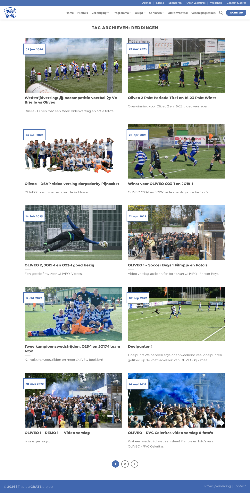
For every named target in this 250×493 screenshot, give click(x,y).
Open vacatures (196, 2)
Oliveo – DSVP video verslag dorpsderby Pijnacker (72, 183)
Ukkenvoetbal (178, 12)
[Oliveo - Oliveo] (23, 13)
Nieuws (82, 12)
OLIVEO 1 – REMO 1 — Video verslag (57, 432)
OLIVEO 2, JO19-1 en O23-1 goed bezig (59, 265)
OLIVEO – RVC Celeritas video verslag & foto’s (170, 432)
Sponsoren (175, 2)
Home (69, 12)
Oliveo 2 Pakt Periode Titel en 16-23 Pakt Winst (172, 98)
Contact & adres (236, 2)
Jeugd (139, 12)
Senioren (155, 12)
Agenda (146, 2)
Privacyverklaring (217, 486)
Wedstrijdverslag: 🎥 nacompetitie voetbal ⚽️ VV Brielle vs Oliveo (71, 100)
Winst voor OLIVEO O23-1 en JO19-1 (160, 183)
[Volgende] (134, 464)
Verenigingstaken (203, 12)
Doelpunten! (140, 346)
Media (160, 2)
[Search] (221, 13)
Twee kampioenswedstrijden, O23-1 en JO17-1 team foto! (72, 348)
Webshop (216, 2)
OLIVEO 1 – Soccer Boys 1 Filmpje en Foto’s (167, 265)
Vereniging (98, 12)
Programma (120, 12)
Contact (240, 486)
